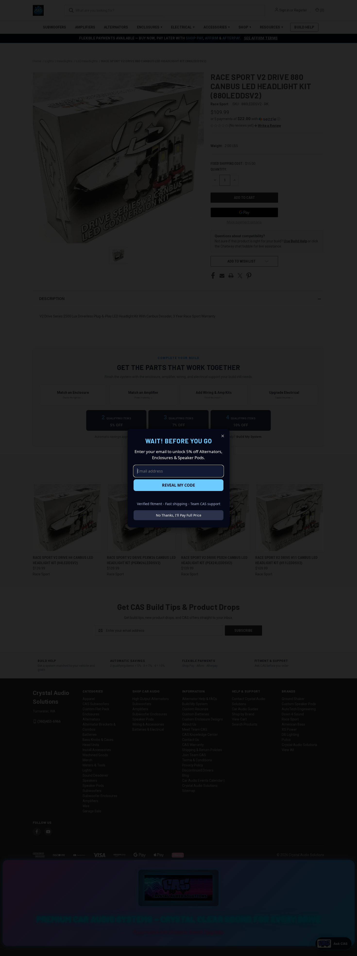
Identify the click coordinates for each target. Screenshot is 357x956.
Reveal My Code (178, 485)
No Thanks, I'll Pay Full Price (178, 515)
